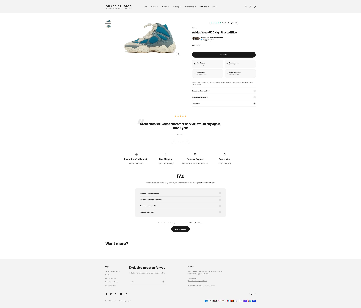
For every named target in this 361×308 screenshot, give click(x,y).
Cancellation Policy (111, 282)
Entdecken (203, 7)
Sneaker (153, 7)
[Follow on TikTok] (125, 294)
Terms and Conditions (112, 271)
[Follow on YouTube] (121, 294)
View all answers (180, 229)
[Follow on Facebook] (106, 294)
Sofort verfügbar (190, 7)
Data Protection (110, 278)
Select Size (224, 55)
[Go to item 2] (108, 26)
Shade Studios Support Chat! (197, 281)
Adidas (194, 28)
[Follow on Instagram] (111, 294)
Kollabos (165, 7)
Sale (145, 7)
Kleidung (176, 7)
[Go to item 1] (108, 21)
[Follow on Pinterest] (116, 294)
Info (213, 7)
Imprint (107, 275)
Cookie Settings (110, 285)
